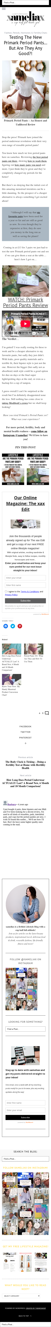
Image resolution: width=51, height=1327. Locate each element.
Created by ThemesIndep (36, 1308)
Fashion (8, 32)
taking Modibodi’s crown (15, 403)
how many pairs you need (28, 164)
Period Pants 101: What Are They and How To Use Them (33, 658)
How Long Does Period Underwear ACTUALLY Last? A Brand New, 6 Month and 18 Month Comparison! (11, 662)
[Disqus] (25, 835)
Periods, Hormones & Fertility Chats (30, 32)
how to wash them (37, 161)
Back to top (24, 1316)
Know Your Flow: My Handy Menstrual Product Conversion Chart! (11, 690)
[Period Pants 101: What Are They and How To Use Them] (33, 649)
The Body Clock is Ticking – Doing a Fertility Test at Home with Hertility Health (25, 763)
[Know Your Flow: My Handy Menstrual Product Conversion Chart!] (11, 679)
